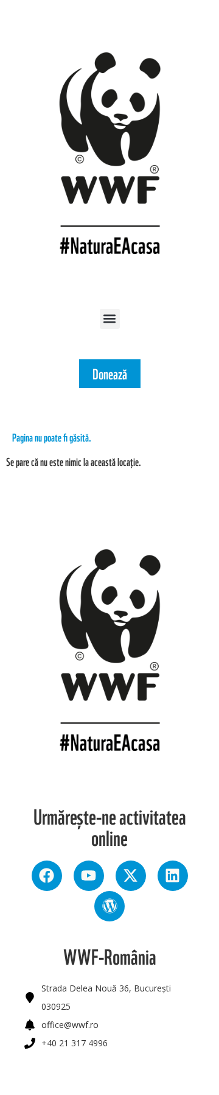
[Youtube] (89, 876)
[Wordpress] (109, 906)
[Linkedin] (173, 876)
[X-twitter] (131, 876)
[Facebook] (47, 876)
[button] (110, 319)
